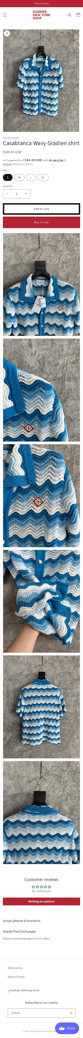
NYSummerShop (36, 1031)
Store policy (15, 968)
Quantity (8, 186)
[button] (5, 15)
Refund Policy (16, 976)
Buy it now (41, 222)
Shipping (7, 164)
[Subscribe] (71, 1013)
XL (43, 177)
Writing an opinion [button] (41, 901)
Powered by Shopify (51, 1031)
